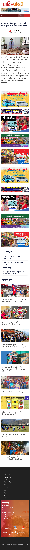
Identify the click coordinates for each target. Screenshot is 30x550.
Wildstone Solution (20, 546)
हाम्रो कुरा (8, 532)
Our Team (21, 532)
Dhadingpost (17, 31)
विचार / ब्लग (6, 489)
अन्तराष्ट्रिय (6, 487)
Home (4, 532)
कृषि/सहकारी (7, 492)
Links (17, 532)
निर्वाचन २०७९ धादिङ (21, 534)
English (27, 15)
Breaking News (7, 478)
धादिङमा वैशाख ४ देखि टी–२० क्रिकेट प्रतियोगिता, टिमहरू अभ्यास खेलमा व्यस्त (14, 435)
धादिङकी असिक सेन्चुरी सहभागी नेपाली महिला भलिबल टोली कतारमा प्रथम (14, 300)
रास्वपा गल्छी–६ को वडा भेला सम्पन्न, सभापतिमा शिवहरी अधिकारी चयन (13, 458)
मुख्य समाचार (7, 474)
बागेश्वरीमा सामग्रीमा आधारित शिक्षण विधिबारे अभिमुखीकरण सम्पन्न (13, 323)
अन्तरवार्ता (6, 496)
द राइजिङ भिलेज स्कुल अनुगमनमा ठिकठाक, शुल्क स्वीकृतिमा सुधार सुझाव (14, 345)
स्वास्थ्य (5, 485)
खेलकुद (5, 479)
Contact (13, 532)
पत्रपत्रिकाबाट (7, 481)
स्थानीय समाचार (7, 476)
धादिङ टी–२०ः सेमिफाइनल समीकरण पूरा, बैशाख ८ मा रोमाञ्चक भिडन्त (14, 413)
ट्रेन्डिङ (22, 15)
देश (5, 498)
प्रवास (5, 491)
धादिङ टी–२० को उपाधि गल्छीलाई (12, 391)
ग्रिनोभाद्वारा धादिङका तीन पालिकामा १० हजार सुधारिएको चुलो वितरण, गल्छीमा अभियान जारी (14, 369)
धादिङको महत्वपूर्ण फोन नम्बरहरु (10, 534)
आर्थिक (5, 494)
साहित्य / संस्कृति (7, 483)
